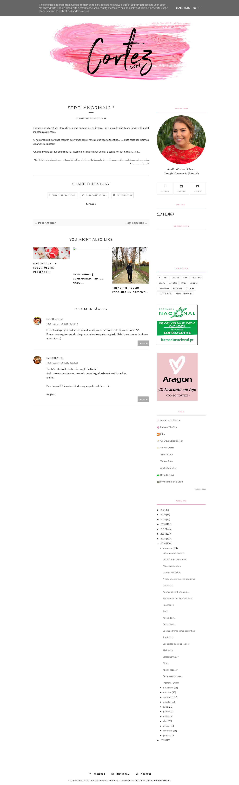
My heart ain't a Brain (171, 481)
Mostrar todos (200, 489)
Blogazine (177, 288)
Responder (143, 343)
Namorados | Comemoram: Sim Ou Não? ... (88, 278)
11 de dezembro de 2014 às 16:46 (62, 324)
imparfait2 (54, 357)
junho (166, 711)
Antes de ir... (169, 617)
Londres (193, 283)
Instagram (181, 191)
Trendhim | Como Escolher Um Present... (130, 290)
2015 (163, 538)
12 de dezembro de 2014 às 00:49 (62, 363)
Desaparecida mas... (172, 676)
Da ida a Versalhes (172, 572)
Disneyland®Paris (184, 294)
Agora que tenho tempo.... (176, 591)
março (166, 725)
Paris (183, 283)
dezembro (168, 548)
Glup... (166, 663)
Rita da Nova (167, 474)
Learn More (183, 8)
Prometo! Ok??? (171, 682)
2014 (163, 543)
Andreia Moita (168, 468)
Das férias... (168, 585)
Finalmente (168, 604)
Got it (197, 8)
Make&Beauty (165, 294)
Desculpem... (169, 624)
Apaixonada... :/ (170, 669)
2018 (163, 524)
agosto (166, 701)
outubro (167, 692)
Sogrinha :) (168, 637)
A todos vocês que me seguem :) (179, 578)
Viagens (175, 278)
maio (165, 716)
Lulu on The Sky (168, 427)
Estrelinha (54, 318)
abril (165, 721)
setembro (168, 697)
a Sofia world (167, 447)
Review (162, 283)
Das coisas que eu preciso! (176, 643)
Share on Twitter (96, 195)
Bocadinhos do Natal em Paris (178, 598)
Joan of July (166, 454)
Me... (166, 278)
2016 (163, 533)
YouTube (198, 191)
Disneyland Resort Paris (175, 559)
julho (165, 706)
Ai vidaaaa (168, 650)
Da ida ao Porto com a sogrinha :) (179, 630)
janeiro (166, 735)
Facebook (165, 191)
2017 (163, 529)
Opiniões (173, 283)
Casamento (164, 288)
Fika (162, 434)
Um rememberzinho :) (173, 552)
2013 (163, 740)
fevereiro (168, 730)
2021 (163, 509)
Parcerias (196, 278)
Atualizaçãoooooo (172, 565)
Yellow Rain (166, 461)
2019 (163, 519)
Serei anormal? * (171, 656)
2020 (163, 514)
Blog (185, 278)
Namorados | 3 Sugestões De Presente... (45, 267)
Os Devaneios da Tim (171, 440)
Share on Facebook (64, 195)
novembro (168, 687)
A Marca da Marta (170, 420)
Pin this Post (124, 195)
